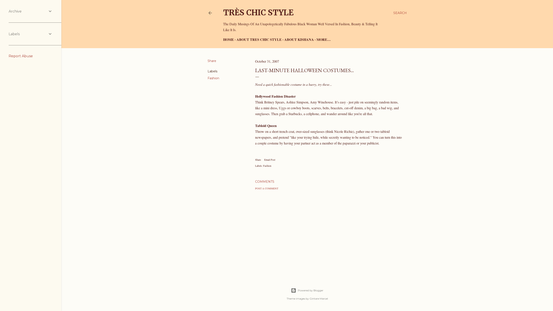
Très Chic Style (258, 12)
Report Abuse (21, 56)
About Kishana (299, 39)
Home (228, 39)
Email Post (269, 159)
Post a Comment (266, 188)
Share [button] (212, 61)
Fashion (213, 78)
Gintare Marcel (319, 298)
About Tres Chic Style (259, 39)
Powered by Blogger (310, 290)
